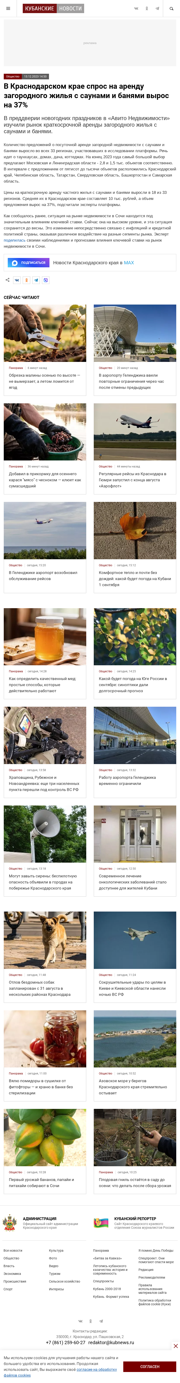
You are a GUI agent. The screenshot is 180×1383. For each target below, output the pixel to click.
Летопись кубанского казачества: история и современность (110, 1269)
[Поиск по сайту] (171, 8)
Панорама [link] (16, 368)
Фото (53, 1258)
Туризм (54, 1274)
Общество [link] (105, 368)
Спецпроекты (103, 1281)
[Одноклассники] (26, 280)
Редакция (146, 1270)
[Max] (45, 280)
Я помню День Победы (156, 1250)
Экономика (12, 1274)
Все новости (13, 1250)
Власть (9, 1266)
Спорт (8, 1289)
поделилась (15, 240)
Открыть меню (8, 8)
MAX (129, 262)
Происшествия (15, 1281)
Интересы (56, 1289)
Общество (12, 76)
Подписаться (33, 263)
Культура (56, 1250)
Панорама (101, 1250)
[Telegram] (36, 280)
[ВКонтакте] (17, 280)
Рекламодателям (152, 1277)
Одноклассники (146, 8)
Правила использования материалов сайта (153, 1289)
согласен (149, 1367)
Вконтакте (136, 8)
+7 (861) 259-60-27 (65, 1342)
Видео (53, 1266)
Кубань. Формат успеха (111, 1296)
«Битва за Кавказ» (107, 1258)
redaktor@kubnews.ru (111, 1342)
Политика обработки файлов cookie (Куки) (155, 1302)
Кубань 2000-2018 (107, 1289)
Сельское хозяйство (64, 1281)
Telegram (157, 8)
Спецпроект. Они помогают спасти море (156, 1260)
